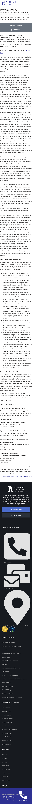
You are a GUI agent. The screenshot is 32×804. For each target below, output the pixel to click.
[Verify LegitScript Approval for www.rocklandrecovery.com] (12, 629)
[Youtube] (6, 785)
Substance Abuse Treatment (10, 702)
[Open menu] (29, 3)
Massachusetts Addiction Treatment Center (13, 794)
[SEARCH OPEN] (25, 3)
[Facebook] (3, 785)
